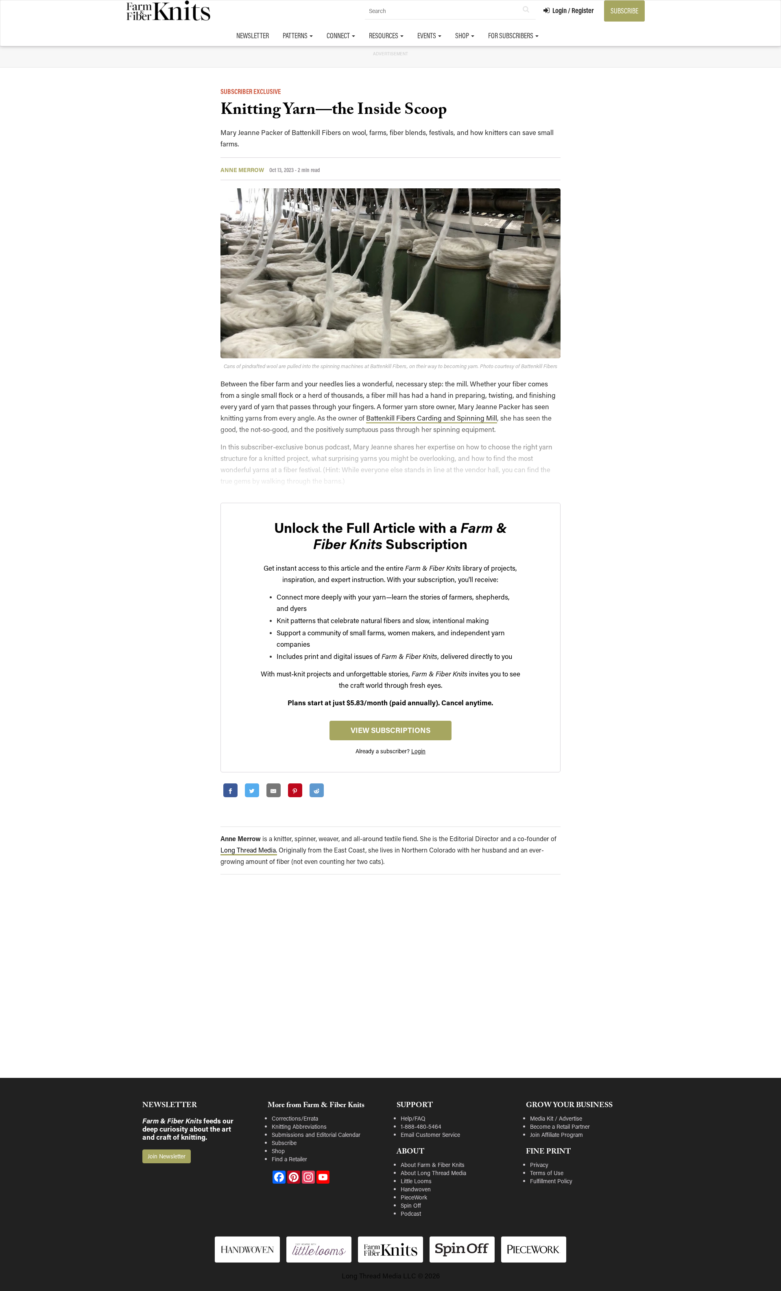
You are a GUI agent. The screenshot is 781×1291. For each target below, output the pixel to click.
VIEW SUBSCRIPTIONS (390, 730)
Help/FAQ (413, 1118)
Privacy (539, 1165)
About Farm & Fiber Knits (433, 1165)
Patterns (296, 35)
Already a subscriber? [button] (390, 751)
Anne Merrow (242, 170)
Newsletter (252, 35)
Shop (462, 35)
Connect (339, 35)
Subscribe (624, 10)
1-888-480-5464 (421, 1126)
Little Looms (416, 1181)
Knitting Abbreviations (299, 1126)
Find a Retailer (289, 1159)
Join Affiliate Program (556, 1134)
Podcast (411, 1213)
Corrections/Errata (295, 1118)
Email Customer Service (430, 1134)
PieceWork (414, 1197)
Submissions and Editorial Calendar (316, 1134)
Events (427, 35)
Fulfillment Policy (551, 1181)
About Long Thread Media (433, 1173)
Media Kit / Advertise (556, 1118)
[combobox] (450, 11)
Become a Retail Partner (560, 1126)
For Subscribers (511, 35)
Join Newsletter (166, 1156)
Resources (384, 35)
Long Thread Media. (248, 850)
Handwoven (416, 1189)
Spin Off (411, 1205)
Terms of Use (546, 1173)
